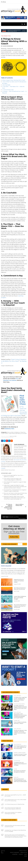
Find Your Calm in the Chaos (23, 400)
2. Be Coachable (6, 85)
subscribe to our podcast (9, 380)
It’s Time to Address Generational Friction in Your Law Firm (8, 507)
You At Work (24, 433)
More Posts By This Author (8, 470)
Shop (25, 854)
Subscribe (14, 537)
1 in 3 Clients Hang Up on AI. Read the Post (14, 804)
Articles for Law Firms (14, 517)
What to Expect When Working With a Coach (13, 80)
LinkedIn (3, 468)
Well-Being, (18, 433)
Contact (21, 854)
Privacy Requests (14, 852)
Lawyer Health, (4, 433)
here (17, 378)
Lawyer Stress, (11, 433)
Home (25, 856)
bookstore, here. (9, 428)
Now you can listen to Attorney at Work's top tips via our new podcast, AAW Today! (15, 494)
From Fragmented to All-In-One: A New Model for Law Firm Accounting (15, 800)
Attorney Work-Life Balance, (13, 432)
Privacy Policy (23, 850)
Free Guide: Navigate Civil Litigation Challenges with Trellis (13, 813)
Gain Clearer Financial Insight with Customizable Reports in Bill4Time (12, 479)
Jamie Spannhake (8, 46)
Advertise (14, 854)
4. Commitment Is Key (8, 89)
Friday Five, (23, 432)
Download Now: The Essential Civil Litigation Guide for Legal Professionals (15, 490)
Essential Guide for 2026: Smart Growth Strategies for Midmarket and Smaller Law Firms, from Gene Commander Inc (14, 498)
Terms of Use (23, 852)
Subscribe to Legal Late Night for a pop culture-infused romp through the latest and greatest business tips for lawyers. (15, 487)
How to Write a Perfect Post (20, 505)
